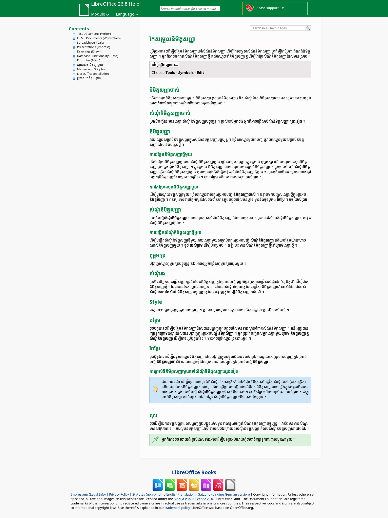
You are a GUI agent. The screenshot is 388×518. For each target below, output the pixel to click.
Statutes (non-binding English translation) (164, 494)
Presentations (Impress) (93, 47)
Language (125, 14)
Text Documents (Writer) (94, 34)
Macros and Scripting (91, 69)
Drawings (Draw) (89, 51)
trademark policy (177, 507)
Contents (79, 28)
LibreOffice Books (194, 472)
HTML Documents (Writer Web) (99, 38)
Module (98, 14)
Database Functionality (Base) (97, 56)
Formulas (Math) (88, 60)
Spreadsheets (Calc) (90, 42)
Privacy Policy (119, 494)
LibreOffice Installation (93, 73)
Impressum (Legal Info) (88, 494)
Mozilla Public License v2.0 (193, 499)
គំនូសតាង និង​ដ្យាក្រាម (90, 65)
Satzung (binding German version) (224, 494)
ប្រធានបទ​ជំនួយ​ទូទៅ (89, 78)
